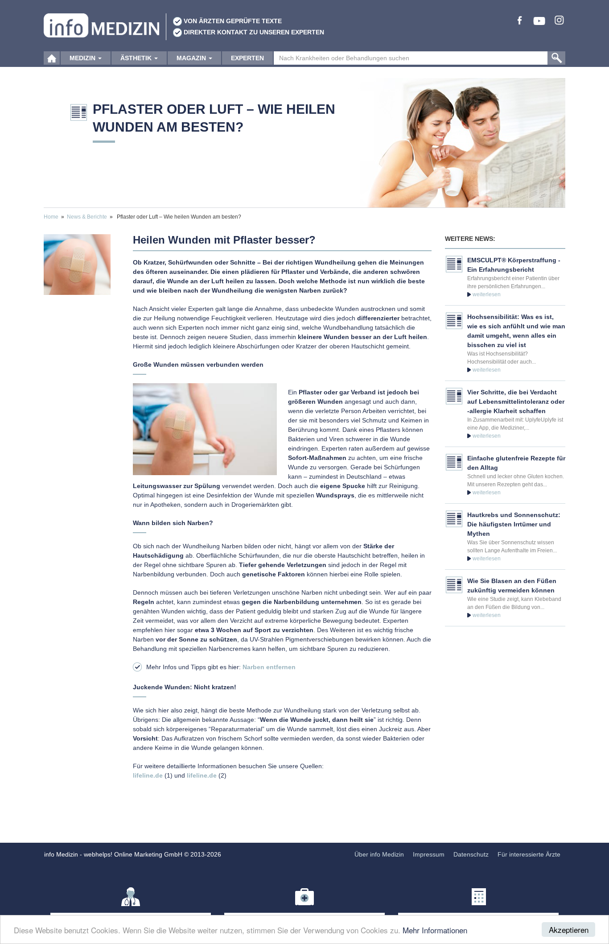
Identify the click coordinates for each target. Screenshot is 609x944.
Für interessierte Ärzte (529, 854)
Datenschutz (471, 854)
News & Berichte (87, 217)
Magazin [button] (192, 58)
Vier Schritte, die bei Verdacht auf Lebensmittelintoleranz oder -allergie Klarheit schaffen (515, 401)
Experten (247, 58)
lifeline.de (148, 775)
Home (51, 217)
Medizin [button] (83, 58)
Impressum (428, 854)
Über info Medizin (379, 854)
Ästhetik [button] (136, 58)
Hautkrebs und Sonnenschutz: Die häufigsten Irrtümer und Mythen (513, 524)
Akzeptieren (568, 929)
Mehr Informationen (435, 930)
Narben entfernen (269, 667)
